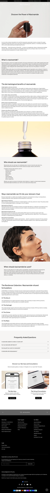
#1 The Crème (6, 312)
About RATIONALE (37, 422)
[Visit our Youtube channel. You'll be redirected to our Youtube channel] (27, 484)
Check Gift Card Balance (22, 424)
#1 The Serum (6, 298)
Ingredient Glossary (37, 433)
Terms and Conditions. (21, 460)
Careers (35, 435)
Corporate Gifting (5, 427)
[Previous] (3, 412)
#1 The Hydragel (7, 305)
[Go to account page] (45, 4)
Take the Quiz (12, 398)
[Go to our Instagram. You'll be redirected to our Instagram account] (21, 484)
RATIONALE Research (38, 429)
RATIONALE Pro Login (38, 437)
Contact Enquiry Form (6, 424)
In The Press (36, 427)
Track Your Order (21, 422)
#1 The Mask (5, 321)
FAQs (19, 429)
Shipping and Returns (22, 425)
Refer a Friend (36, 424)
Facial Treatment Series (6, 431)
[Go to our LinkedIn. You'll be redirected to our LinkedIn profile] (30, 484)
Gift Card (3, 449)
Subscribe (30, 463)
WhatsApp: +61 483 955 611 (7, 422)
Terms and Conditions (6, 447)
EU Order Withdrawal (22, 427)
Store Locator (4, 425)
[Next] (47, 412)
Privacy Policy (4, 445)
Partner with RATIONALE (6, 429)
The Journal (36, 431)
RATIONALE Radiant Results (39, 425)
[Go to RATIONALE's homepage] (25, 4)
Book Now (38, 398)
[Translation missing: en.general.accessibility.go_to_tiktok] (24, 484)
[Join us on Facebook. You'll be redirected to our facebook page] (19, 484)
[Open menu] (2, 4)
